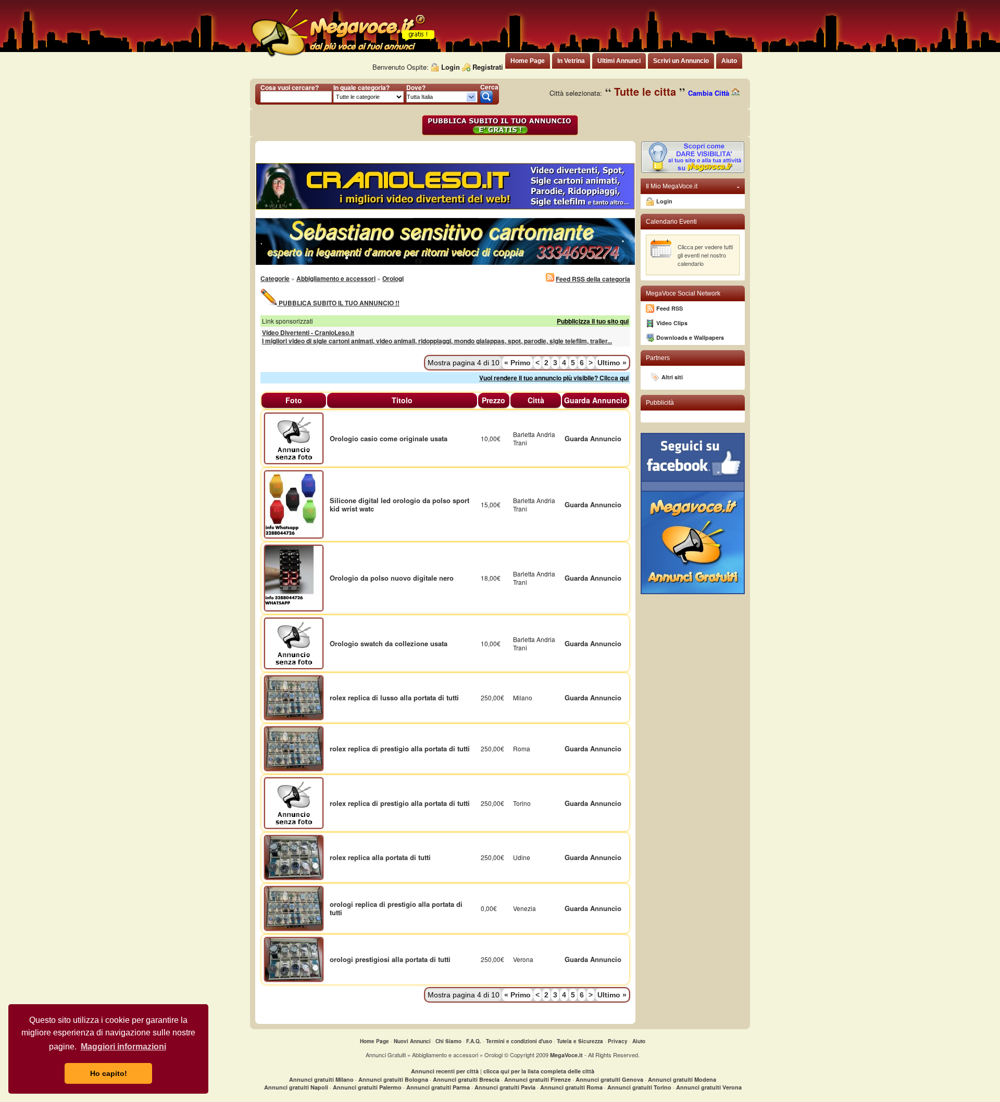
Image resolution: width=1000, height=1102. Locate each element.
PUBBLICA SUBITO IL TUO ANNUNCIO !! (338, 302)
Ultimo (612, 362)
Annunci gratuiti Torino (639, 1087)
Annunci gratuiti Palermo (367, 1087)
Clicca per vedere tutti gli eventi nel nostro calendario (705, 254)
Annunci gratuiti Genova (609, 1079)
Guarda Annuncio (593, 438)
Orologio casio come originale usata (388, 438)
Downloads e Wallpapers (690, 337)
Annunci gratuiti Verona (709, 1087)
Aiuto (638, 1041)
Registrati (487, 67)
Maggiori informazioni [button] (123, 1046)
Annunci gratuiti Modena (682, 1079)
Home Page (374, 1041)
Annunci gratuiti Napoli (296, 1087)
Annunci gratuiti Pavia (504, 1087)
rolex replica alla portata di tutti (380, 857)
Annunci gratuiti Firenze (537, 1079)
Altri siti (672, 377)
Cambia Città (709, 93)
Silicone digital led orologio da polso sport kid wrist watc (399, 504)
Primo (517, 362)
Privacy (618, 1041)
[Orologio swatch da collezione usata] (293, 642)
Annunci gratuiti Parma (438, 1087)
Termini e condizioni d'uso (519, 1041)
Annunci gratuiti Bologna (393, 1079)
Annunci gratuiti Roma (571, 1087)
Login (450, 67)
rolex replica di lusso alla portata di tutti (394, 697)
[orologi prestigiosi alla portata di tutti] (293, 959)
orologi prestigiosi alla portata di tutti (390, 959)
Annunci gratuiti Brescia (466, 1079)
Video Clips (672, 323)
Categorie (275, 278)
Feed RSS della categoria (593, 279)
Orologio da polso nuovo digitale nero (392, 578)
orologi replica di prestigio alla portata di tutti (396, 908)
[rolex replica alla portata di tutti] (293, 857)
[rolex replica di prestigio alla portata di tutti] (293, 748)
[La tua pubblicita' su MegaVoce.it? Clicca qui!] (693, 171)
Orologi (393, 278)
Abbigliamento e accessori (336, 278)
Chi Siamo (448, 1041)
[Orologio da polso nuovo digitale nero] (293, 577)
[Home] (337, 57)
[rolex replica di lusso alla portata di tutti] (293, 697)
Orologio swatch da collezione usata (388, 643)
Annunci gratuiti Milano (321, 1079)
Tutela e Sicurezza (580, 1041)
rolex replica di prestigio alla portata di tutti (400, 748)
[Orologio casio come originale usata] (293, 437)
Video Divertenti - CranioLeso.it (308, 332)
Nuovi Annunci (412, 1041)
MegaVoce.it (566, 1055)
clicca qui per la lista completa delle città (538, 1071)
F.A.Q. (473, 1041)
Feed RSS (669, 308)
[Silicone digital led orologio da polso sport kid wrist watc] (293, 503)
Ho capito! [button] (108, 1073)
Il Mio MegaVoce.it (693, 186)
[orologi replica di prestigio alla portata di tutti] (293, 908)
